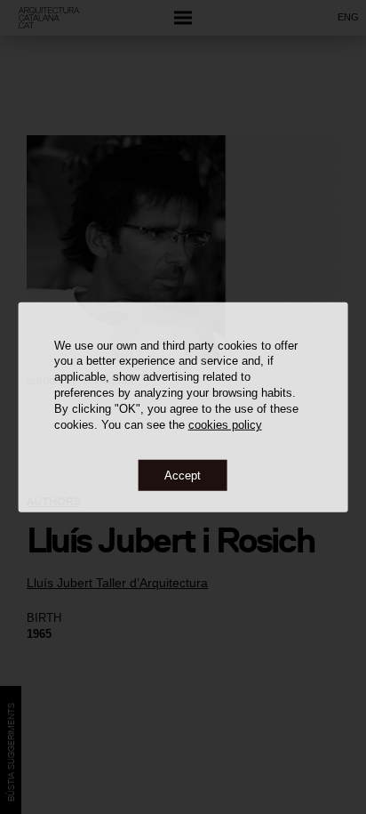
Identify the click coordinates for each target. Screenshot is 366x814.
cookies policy (225, 424)
